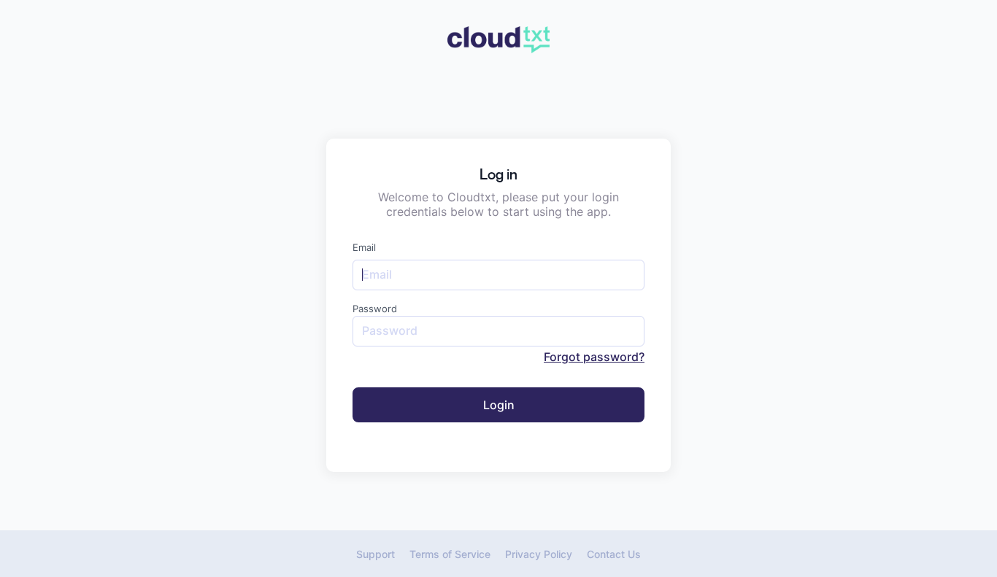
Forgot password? (594, 356)
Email (364, 247)
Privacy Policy (538, 554)
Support (375, 554)
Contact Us (614, 554)
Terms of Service (449, 554)
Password (375, 308)
